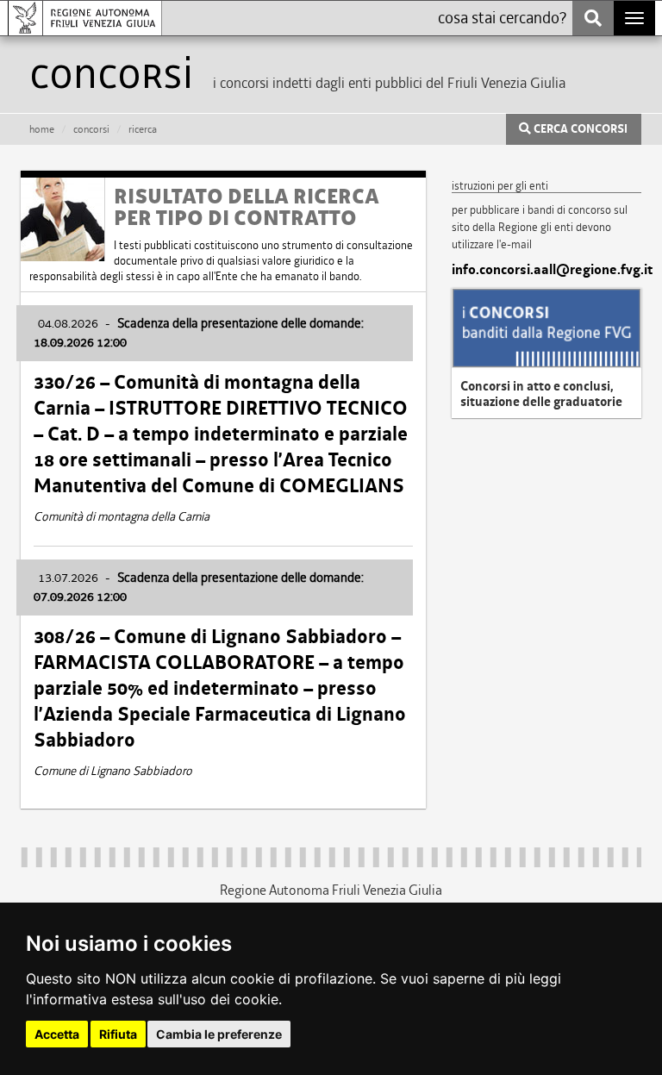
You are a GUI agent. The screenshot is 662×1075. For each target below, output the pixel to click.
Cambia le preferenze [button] (219, 1034)
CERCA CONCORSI (579, 129)
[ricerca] (593, 18)
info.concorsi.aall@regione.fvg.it (546, 270)
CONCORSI (91, 129)
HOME (41, 129)
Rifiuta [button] (118, 1034)
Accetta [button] (56, 1034)
